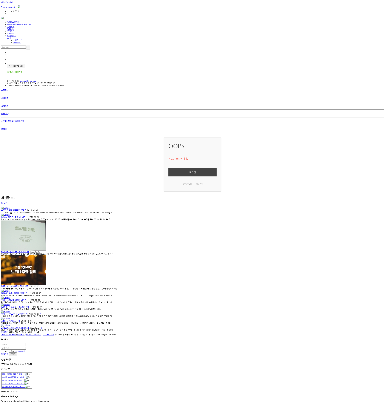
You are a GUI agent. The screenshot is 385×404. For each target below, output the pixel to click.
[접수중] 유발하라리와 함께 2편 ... (15, 293)
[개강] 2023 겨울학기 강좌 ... (13, 374)
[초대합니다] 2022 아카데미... (13, 377)
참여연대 (4, 332)
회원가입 (199, 184)
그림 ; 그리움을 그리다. (10, 321)
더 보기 (4, 203)
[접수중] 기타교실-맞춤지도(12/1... (16, 307)
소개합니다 (17, 40)
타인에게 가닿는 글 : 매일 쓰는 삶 (15, 252)
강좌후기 (10, 27)
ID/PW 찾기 (187, 184)
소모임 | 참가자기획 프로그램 (19, 24)
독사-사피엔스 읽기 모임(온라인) (14, 314)
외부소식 (10, 33)
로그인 (192, 172)
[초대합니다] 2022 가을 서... (13, 384)
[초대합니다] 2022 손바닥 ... (13, 380)
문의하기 (10, 31)
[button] (9, 7)
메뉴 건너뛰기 (7, 2)
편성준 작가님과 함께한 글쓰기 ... (15, 300)
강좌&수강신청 (13, 22)
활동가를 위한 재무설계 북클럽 (13, 210)
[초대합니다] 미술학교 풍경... (13, 387)
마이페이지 (11, 36)
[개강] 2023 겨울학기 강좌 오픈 (14, 286)
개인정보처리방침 (8, 334)
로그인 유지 (9, 351)
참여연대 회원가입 (33, 334)
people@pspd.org (28, 81)
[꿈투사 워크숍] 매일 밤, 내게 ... (14, 217)
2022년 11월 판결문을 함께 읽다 (15, 328)
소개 (9, 38)
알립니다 (10, 29)
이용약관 (21, 334)
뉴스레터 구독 (48, 334)
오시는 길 (17, 42)
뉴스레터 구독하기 (16, 66)
